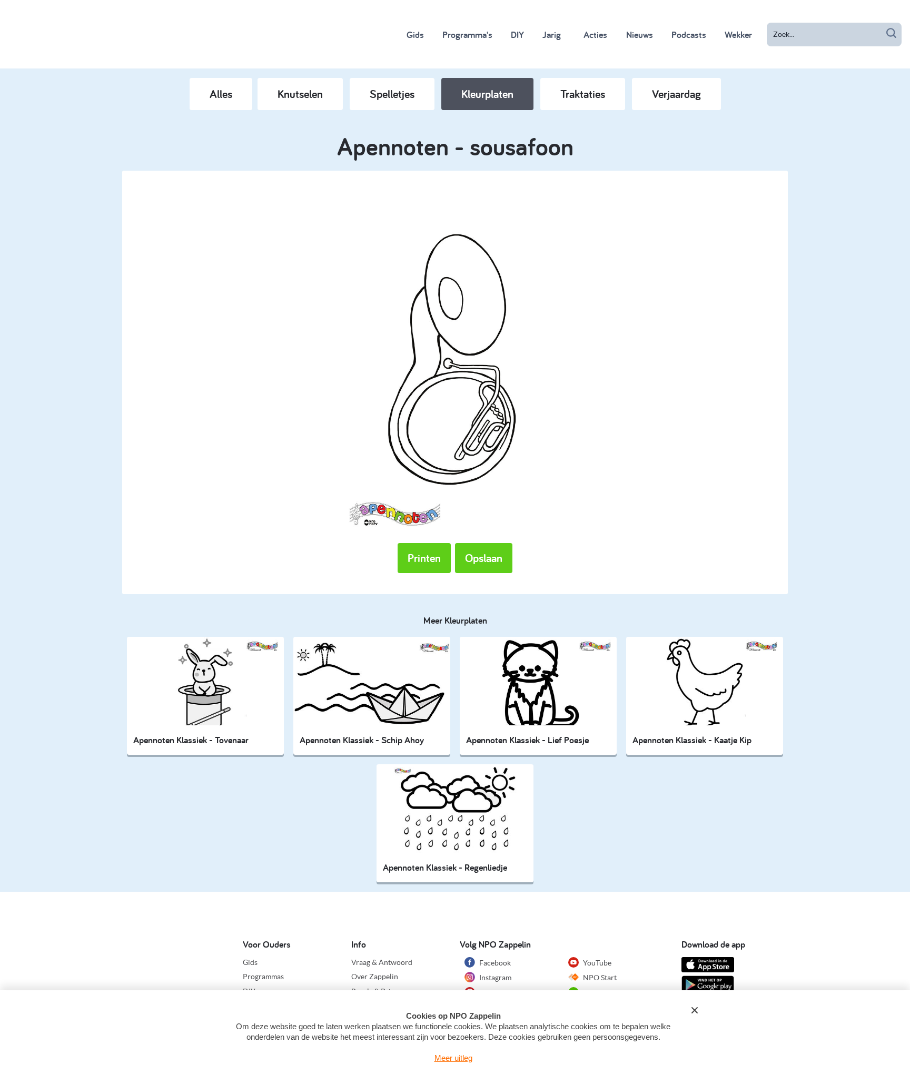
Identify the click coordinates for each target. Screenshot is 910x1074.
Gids (415, 34)
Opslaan (483, 557)
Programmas (263, 976)
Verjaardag (676, 93)
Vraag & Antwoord (381, 962)
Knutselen (300, 93)
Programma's (467, 34)
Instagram (494, 977)
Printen (424, 557)
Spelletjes (392, 93)
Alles (221, 93)
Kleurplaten (487, 93)
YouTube (596, 963)
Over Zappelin (374, 976)
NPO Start (599, 977)
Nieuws (639, 34)
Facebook (494, 963)
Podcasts (688, 34)
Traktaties (582, 93)
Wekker (738, 34)
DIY (517, 34)
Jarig (551, 34)
